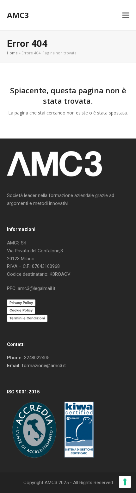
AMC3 (18, 15)
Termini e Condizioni (27, 318)
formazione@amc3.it (44, 365)
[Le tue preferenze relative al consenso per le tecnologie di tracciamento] (125, 482)
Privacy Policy (21, 302)
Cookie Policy (21, 310)
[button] (125, 15)
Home (12, 53)
